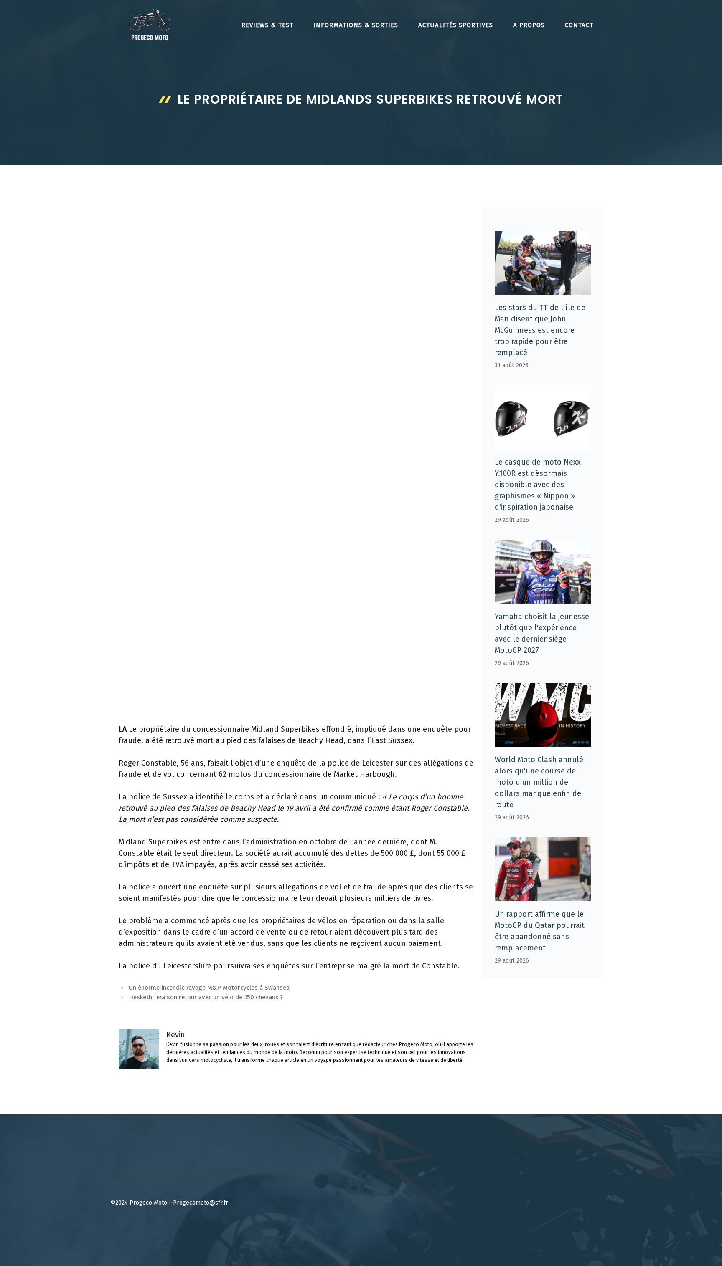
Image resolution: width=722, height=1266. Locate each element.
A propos (529, 25)
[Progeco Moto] (150, 24)
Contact (579, 25)
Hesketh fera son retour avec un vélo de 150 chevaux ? (206, 997)
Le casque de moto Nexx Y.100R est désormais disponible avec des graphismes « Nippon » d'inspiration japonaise (538, 484)
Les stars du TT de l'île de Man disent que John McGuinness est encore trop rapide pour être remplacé (540, 330)
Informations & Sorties (355, 25)
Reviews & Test (267, 25)
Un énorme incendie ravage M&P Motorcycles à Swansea (209, 987)
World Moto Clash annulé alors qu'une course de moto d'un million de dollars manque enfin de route (539, 782)
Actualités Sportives (455, 25)
